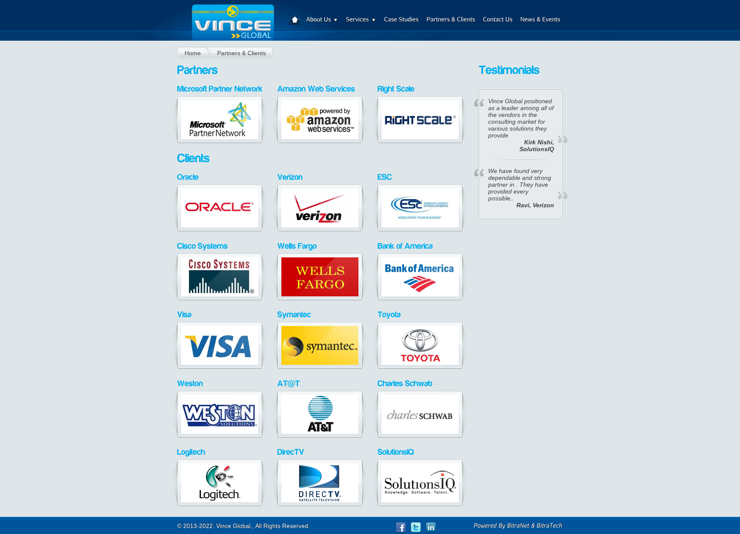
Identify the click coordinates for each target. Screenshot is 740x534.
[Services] (361, 21)
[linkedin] (431, 527)
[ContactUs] (498, 21)
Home (295, 20)
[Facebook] (403, 527)
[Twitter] (418, 527)
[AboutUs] (322, 21)
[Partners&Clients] (450, 21)
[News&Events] (540, 21)
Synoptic (233, 24)
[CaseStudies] (401, 21)
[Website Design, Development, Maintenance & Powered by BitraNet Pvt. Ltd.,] (518, 525)
